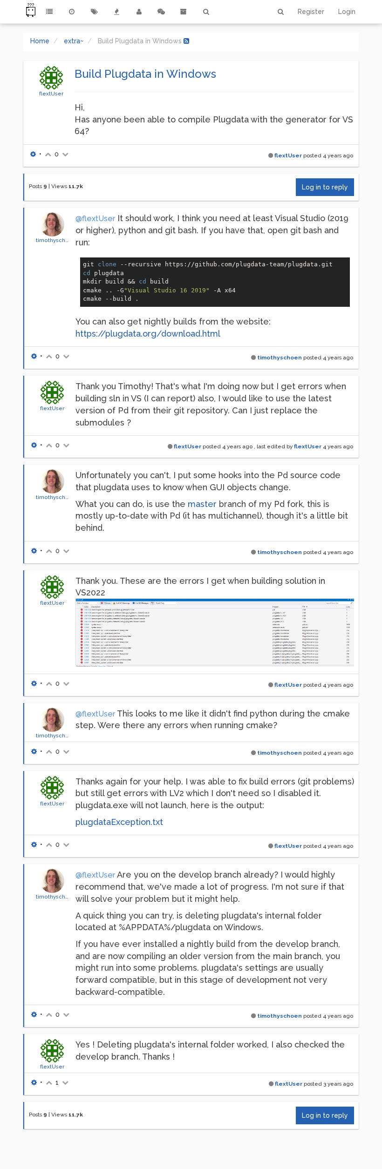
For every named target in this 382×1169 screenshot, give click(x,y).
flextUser (51, 93)
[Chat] (161, 11)
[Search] (206, 11)
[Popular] (116, 11)
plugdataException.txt (119, 822)
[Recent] (72, 11)
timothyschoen (56, 240)
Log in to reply (325, 187)
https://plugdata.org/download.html (147, 333)
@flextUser (95, 218)
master (202, 504)
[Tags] (94, 11)
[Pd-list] (183, 11)
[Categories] (49, 11)
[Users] (139, 11)
